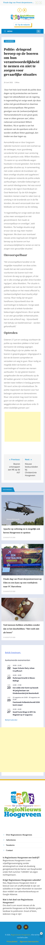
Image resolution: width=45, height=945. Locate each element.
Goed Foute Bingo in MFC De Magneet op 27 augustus (24, 713)
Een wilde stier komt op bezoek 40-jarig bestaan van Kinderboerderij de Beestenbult (26, 690)
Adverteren (11, 840)
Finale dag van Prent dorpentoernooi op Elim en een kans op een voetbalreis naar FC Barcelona (19, 2)
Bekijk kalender (11, 720)
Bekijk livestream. (13, 652)
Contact (9, 850)
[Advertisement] (23, 427)
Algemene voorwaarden (29, 941)
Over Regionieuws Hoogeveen (19, 835)
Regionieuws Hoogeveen (20, 934)
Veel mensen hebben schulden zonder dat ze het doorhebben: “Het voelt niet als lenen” (21, 629)
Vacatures (10, 845)
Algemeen (9, 41)
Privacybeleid (12, 941)
